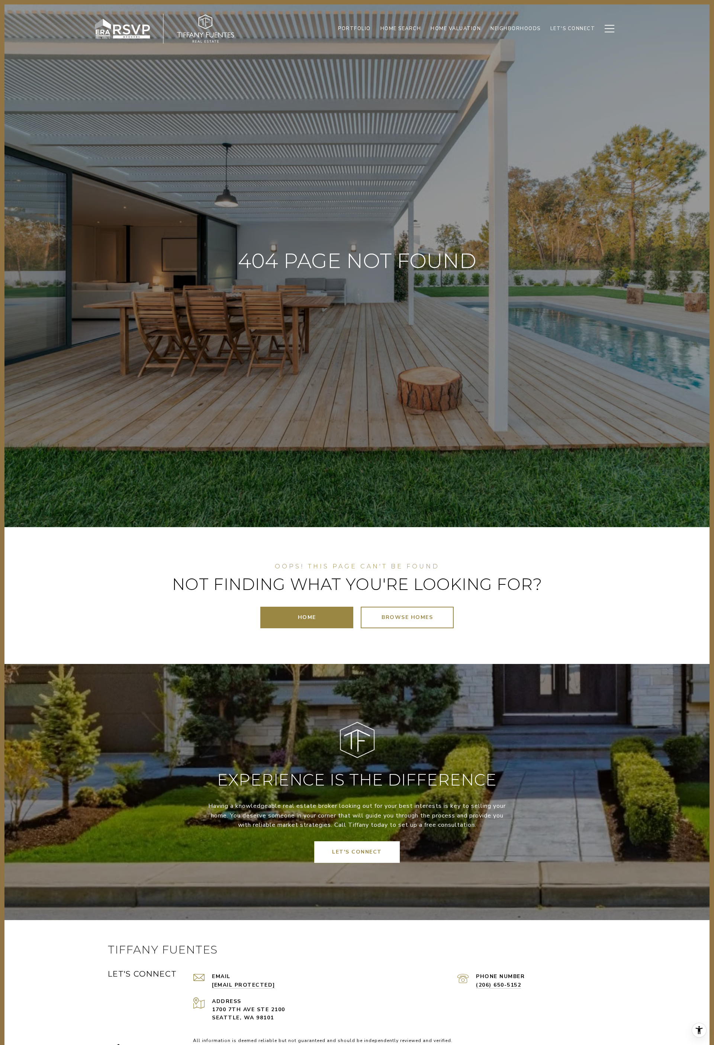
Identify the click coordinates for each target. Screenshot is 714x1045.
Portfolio (354, 28)
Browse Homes (407, 617)
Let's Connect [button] (357, 851)
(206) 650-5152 (498, 984)
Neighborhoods (516, 28)
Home (307, 617)
